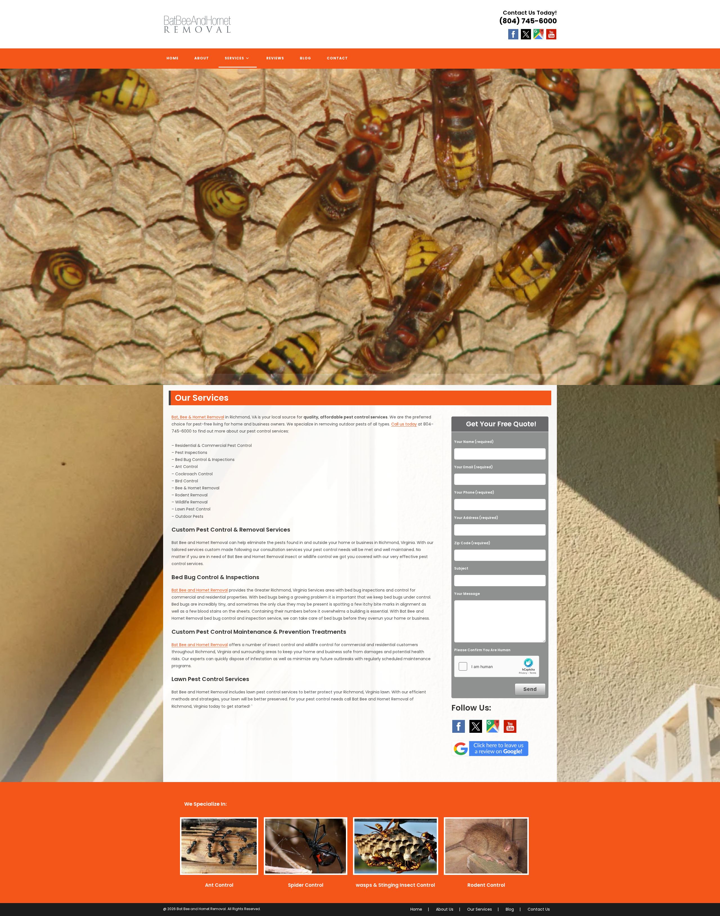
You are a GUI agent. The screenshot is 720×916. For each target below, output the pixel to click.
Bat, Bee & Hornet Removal (198, 417)
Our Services (479, 909)
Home (416, 909)
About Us (444, 909)
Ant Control (219, 885)
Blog (510, 909)
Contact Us (539, 909)
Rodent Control (486, 885)
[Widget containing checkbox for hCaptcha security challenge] (496, 666)
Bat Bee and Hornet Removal (200, 590)
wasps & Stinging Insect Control (395, 885)
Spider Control (305, 885)
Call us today (404, 424)
